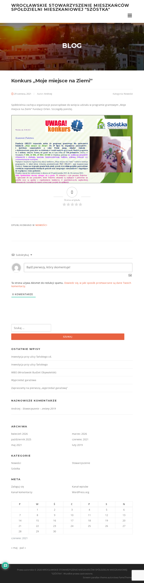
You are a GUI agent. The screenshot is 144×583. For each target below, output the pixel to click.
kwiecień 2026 (19, 433)
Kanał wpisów (80, 486)
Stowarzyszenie (81, 463)
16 (54, 520)
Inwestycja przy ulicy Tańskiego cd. (31, 356)
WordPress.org (80, 492)
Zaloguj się (17, 486)
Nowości (128, 93)
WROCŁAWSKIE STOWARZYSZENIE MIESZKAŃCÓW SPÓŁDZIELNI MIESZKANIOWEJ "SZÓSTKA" (70, 7)
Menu (130, 15)
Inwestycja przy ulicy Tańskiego (29, 364)
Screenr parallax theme (95, 577)
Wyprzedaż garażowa (23, 380)
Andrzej (48, 93)
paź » (23, 547)
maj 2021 (16, 445)
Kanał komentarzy (21, 492)
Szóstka (15, 468)
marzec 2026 (79, 433)
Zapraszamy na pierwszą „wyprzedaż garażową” (39, 388)
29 (37, 531)
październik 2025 (21, 439)
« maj (14, 547)
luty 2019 (77, 445)
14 (20, 520)
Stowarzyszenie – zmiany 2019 (39, 408)
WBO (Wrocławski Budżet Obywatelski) (33, 372)
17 (72, 520)
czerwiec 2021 (80, 439)
